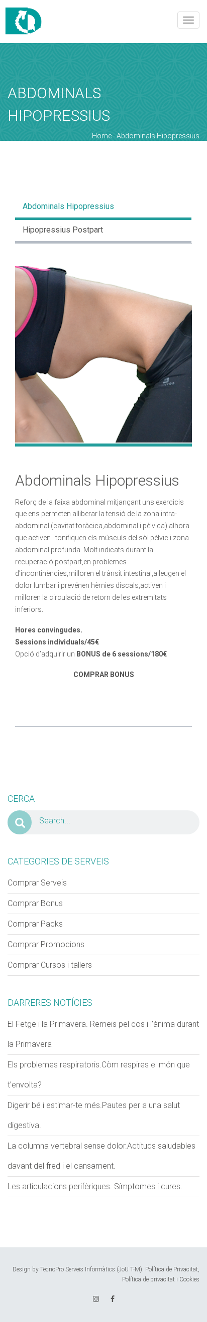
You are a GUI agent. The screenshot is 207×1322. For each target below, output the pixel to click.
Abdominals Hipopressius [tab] (68, 206)
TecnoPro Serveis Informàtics (77, 1269)
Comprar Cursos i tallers (50, 965)
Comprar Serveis (37, 883)
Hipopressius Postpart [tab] (63, 230)
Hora (114, 146)
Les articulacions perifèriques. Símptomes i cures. (95, 1186)
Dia (13, 146)
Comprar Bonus (35, 903)
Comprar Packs (35, 924)
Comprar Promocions (46, 944)
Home (102, 136)
